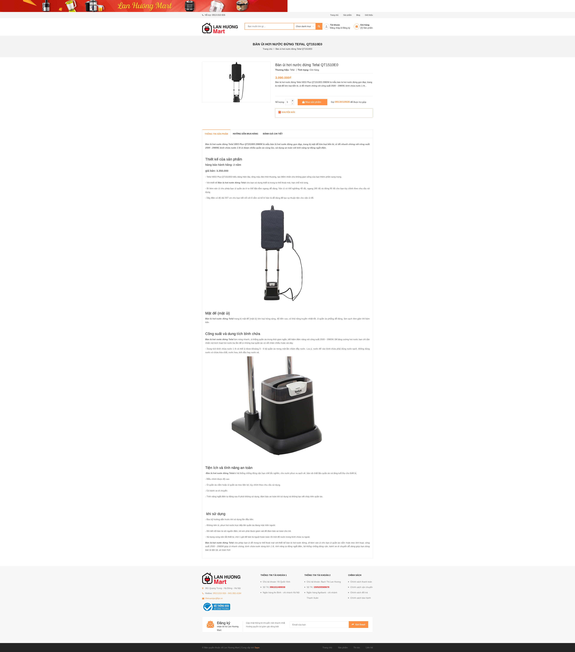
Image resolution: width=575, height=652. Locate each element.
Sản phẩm (347, 15)
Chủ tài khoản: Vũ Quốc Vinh (276, 582)
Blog (358, 15)
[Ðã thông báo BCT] (216, 606)
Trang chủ (327, 647)
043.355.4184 (234, 593)
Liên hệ (369, 647)
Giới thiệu (369, 15)
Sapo (257, 647)
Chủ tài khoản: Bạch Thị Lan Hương (324, 582)
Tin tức (357, 647)
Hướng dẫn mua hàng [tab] (245, 133)
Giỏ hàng (364, 25)
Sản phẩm (343, 647)
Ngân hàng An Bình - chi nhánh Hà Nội (281, 592)
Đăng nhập (335, 28)
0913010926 (342, 101)
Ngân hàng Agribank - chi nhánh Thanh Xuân (322, 595)
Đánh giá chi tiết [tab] (273, 133)
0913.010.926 (218, 15)
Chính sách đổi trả (359, 592)
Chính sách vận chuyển (361, 587)
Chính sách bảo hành (360, 598)
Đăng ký (346, 28)
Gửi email (360, 624)
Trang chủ (334, 15)
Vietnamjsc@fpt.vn (214, 598)
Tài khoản (335, 25)
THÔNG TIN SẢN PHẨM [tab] (216, 134)
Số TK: (274, 587)
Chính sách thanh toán (361, 582)
